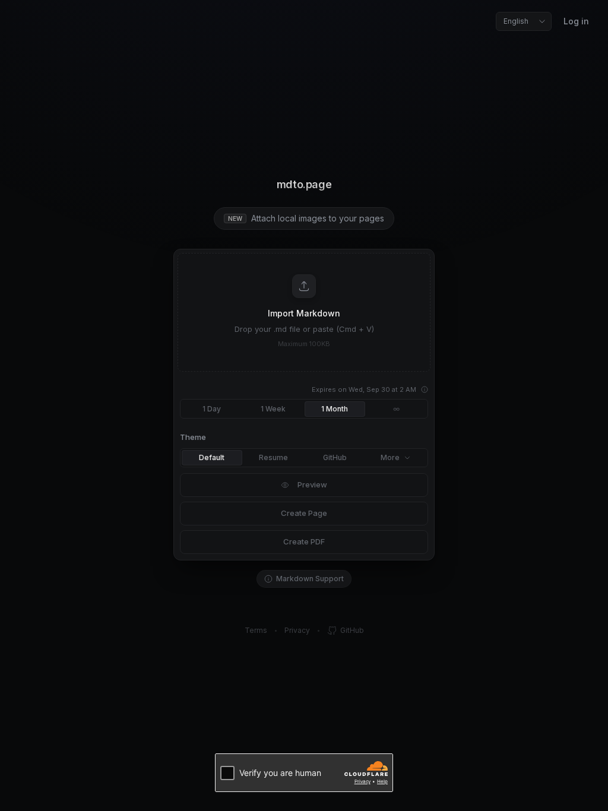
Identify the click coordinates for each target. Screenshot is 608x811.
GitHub (335, 457)
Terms (256, 630)
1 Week (273, 408)
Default (211, 457)
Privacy (297, 630)
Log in (576, 21)
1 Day (211, 408)
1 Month (334, 408)
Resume (273, 457)
